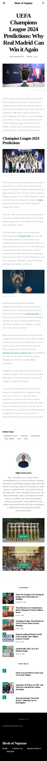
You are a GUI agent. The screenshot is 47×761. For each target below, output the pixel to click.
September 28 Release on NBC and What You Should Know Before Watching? (29, 687)
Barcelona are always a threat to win (17, 353)
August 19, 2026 (21, 602)
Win (26, 438)
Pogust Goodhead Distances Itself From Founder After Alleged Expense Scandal (28, 636)
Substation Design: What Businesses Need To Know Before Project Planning (30, 623)
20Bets (40, 200)
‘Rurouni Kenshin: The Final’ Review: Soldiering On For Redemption (27, 700)
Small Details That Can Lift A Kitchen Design (27, 650)
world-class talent (32, 314)
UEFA (19, 438)
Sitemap (10, 751)
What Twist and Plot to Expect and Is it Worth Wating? (29, 674)
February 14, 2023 (32, 559)
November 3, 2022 (32, 530)
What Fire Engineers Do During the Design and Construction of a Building (30, 596)
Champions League (10, 436)
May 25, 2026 (20, 642)
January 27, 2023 (31, 56)
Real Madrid (9, 438)
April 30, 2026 (20, 654)
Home (5, 748)
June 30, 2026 (20, 615)
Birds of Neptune (23, 3)
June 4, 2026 (19, 628)
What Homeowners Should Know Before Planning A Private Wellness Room (29, 610)
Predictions (35, 436)
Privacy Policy (34, 748)
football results (25, 236)
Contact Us (17, 748)
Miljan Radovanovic (17, 56)
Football (24, 436)
